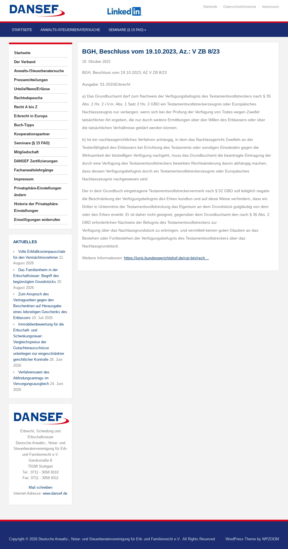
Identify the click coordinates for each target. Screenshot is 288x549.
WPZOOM (270, 539)
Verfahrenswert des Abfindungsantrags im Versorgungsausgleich (31, 378)
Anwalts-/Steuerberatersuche (70, 30)
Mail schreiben (40, 487)
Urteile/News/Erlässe (32, 89)
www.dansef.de (55, 493)
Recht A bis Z (25, 107)
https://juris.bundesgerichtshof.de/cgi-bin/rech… (166, 258)
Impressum (270, 7)
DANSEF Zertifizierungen (36, 161)
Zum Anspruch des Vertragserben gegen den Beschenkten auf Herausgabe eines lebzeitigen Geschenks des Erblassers (40, 306)
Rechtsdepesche (28, 98)
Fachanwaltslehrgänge (33, 170)
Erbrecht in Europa (30, 116)
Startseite (210, 7)
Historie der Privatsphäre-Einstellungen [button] (36, 207)
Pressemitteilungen (31, 80)
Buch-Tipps (24, 125)
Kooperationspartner (32, 134)
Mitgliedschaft (26, 152)
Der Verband (24, 62)
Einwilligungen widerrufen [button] (37, 220)
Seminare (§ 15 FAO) (127, 30)
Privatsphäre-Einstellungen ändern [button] (37, 191)
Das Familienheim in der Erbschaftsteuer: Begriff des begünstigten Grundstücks (36, 276)
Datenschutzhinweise (239, 7)
